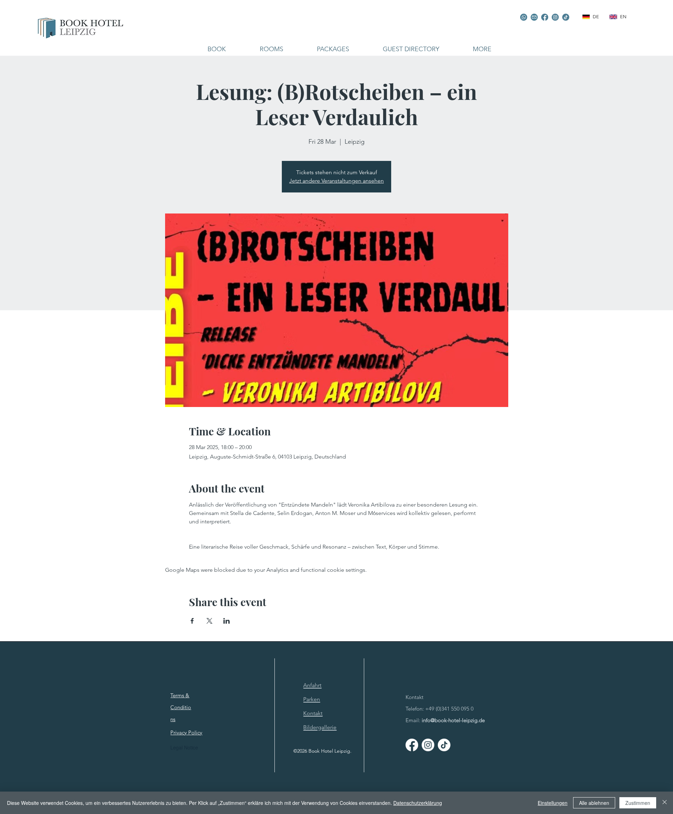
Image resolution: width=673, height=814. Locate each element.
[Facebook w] (412, 745)
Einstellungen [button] (552, 802)
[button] (271, 49)
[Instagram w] (428, 745)
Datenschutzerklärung (417, 802)
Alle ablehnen (594, 802)
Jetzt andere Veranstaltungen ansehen (336, 180)
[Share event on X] (209, 621)
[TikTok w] (444, 745)
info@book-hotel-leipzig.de (453, 720)
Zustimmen (637, 802)
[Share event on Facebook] (192, 621)
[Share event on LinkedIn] (226, 621)
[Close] (664, 802)
